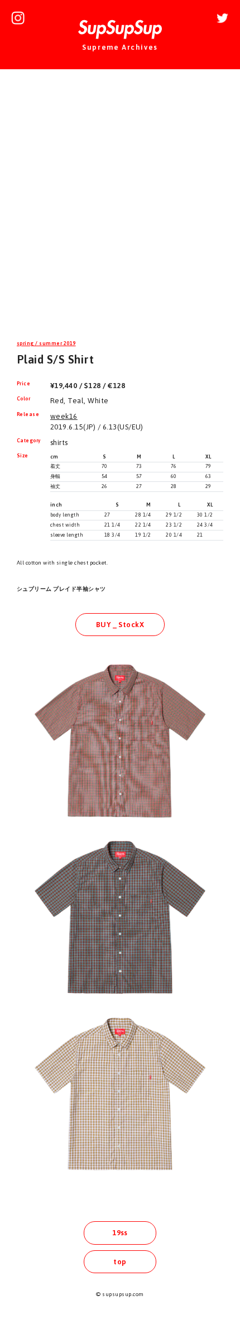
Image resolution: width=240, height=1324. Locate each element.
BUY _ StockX (120, 624)
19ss (120, 1233)
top (119, 1262)
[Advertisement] (120, 206)
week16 (64, 416)
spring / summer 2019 (46, 343)
